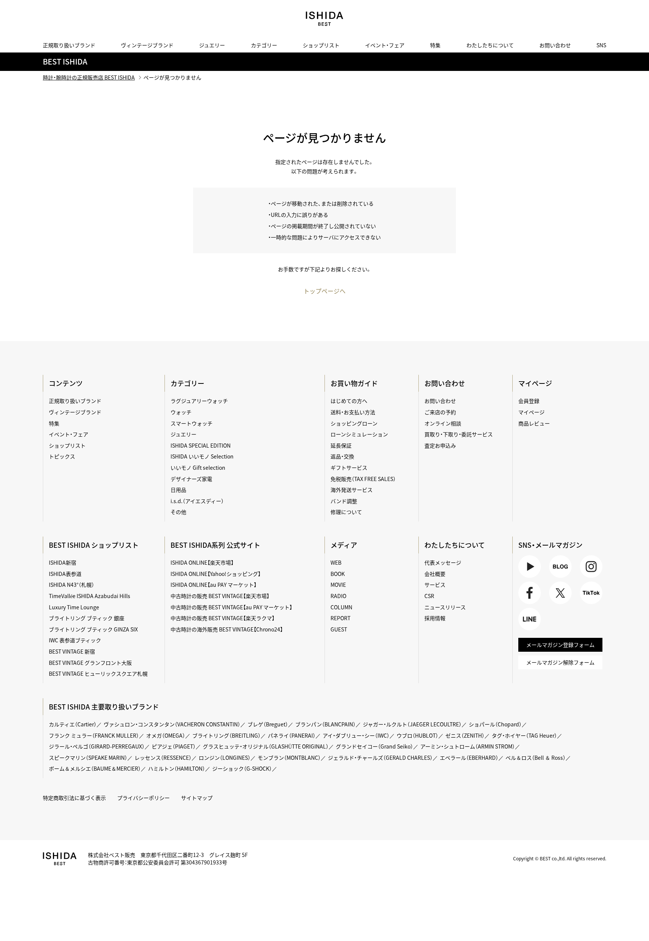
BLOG (556, 577)
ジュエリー (212, 45)
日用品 (178, 489)
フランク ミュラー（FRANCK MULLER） (94, 735)
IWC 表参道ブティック (75, 640)
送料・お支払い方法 (353, 412)
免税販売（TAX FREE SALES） (363, 479)
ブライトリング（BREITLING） (226, 735)
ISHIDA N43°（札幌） (71, 584)
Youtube (528, 577)
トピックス (62, 456)
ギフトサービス (349, 467)
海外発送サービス (352, 489)
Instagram (590, 577)
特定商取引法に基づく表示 (74, 797)
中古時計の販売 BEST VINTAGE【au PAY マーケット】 (231, 607)
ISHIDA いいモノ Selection (202, 456)
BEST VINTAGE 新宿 (72, 651)
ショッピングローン (354, 423)
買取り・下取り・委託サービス (458, 434)
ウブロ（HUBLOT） (417, 735)
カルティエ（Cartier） (73, 724)
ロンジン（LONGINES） (225, 757)
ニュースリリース (445, 607)
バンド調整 (344, 501)
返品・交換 (342, 456)
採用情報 (434, 618)
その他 (178, 512)
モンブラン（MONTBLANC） (289, 757)
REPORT (340, 618)
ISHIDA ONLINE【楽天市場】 (202, 562)
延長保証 (341, 445)
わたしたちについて (490, 45)
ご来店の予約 (440, 412)
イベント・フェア (384, 45)
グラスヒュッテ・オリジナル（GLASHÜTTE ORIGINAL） (266, 746)
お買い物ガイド (354, 383)
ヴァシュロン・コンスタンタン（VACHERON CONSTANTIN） (172, 724)
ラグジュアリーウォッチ (199, 400)
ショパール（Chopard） (495, 724)
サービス (434, 584)
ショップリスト (321, 45)
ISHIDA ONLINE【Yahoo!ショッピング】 (216, 573)
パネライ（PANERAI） (291, 735)
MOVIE (338, 584)
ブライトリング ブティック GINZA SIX (93, 629)
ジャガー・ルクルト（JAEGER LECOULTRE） (412, 724)
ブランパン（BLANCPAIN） (325, 724)
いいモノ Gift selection (198, 467)
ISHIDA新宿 (62, 562)
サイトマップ (197, 797)
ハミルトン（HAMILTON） (176, 768)
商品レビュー (534, 423)
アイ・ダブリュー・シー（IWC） (356, 735)
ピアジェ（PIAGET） (174, 746)
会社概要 (434, 573)
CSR (429, 596)
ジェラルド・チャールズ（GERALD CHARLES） (380, 757)
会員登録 (528, 400)
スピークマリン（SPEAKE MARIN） (88, 757)
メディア (344, 545)
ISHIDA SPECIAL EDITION (201, 445)
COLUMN (341, 607)
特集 (435, 45)
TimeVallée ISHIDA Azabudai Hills (89, 596)
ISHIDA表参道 (65, 573)
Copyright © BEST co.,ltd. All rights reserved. (559, 858)
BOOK (338, 573)
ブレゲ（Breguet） (268, 724)
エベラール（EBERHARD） (469, 757)
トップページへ (324, 290)
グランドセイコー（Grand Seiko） (374, 746)
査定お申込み (440, 445)
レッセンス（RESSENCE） (163, 757)
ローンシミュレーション (359, 434)
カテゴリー (264, 45)
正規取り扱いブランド (69, 45)
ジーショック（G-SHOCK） (242, 768)
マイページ (535, 383)
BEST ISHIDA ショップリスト (94, 545)
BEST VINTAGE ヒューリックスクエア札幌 (98, 673)
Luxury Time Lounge (74, 607)
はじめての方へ (349, 400)
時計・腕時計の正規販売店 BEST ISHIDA (89, 77)
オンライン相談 (442, 423)
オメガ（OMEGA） (165, 735)
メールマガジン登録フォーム (560, 644)
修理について (346, 512)
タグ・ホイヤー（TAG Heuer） (524, 735)
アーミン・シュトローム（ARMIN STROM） (467, 746)
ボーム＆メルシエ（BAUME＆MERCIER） (95, 768)
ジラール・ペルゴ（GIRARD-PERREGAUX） (97, 746)
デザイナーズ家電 (191, 479)
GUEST (339, 629)
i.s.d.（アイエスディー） (197, 501)
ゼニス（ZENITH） (464, 735)
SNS (601, 45)
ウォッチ (181, 412)
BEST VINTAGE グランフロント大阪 (90, 662)
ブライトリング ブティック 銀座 (86, 618)
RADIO (338, 596)
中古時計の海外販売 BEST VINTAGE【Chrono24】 (227, 629)
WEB (336, 562)
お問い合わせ (555, 45)
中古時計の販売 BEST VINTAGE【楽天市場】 (220, 596)
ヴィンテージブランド (147, 45)
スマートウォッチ (192, 423)
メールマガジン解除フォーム (560, 662)
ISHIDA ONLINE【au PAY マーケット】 (214, 584)
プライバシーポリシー (143, 797)
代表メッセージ (442, 562)
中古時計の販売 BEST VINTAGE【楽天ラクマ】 (223, 618)
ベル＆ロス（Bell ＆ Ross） (536, 757)
